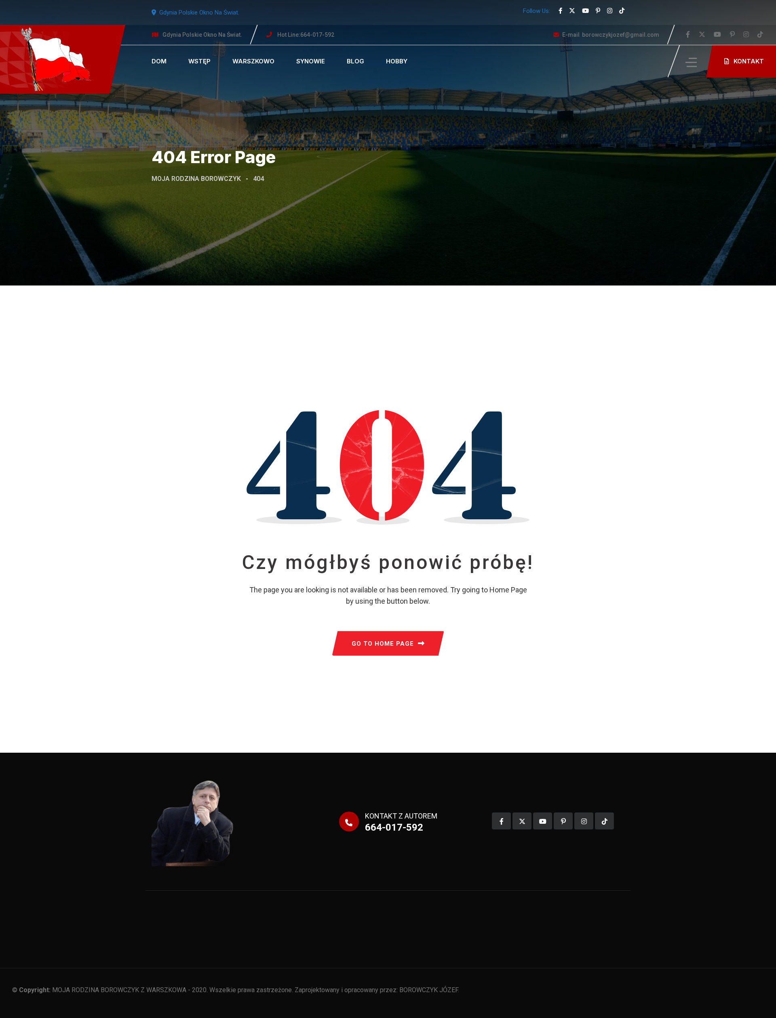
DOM (159, 61)
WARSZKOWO (253, 61)
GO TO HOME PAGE (383, 643)
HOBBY (396, 61)
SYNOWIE (310, 61)
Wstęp (199, 61)
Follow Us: (536, 11)
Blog (355, 61)
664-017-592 (305, 34)
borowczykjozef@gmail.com (610, 34)
